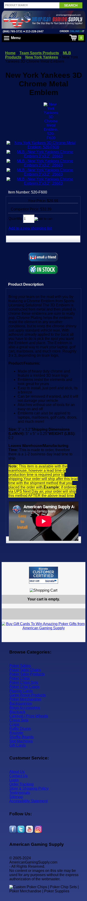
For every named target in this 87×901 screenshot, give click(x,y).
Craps (14, 724)
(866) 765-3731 (13, 31)
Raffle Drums (20, 729)
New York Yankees (41, 57)
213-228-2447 (34, 31)
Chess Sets (18, 720)
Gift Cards (17, 745)
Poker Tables (20, 666)
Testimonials (19, 793)
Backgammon (20, 703)
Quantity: (15, 218)
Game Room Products (27, 695)
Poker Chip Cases (24, 687)
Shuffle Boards (21, 737)
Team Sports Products (39, 53)
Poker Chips (19, 678)
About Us (17, 772)
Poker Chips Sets (23, 682)
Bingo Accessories (24, 708)
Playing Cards (21, 691)
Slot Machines (21, 741)
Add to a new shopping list (30, 228)
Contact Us (18, 776)
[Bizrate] (79, 585)
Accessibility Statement (28, 801)
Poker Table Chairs (25, 670)
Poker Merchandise (25, 699)
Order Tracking (21, 784)
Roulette (16, 733)
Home (10, 53)
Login (14, 780)
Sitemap (16, 797)
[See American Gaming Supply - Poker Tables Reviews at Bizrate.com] (43, 575)
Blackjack (17, 712)
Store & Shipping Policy (28, 788)
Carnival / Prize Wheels (28, 716)
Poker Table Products (27, 674)
